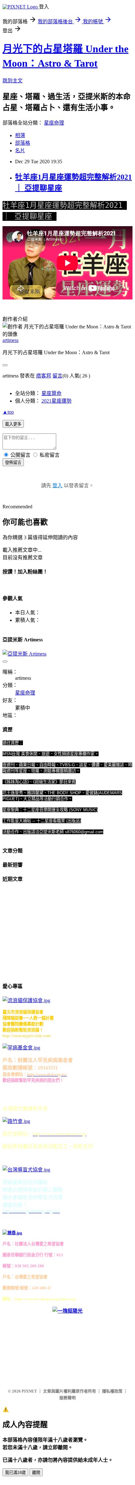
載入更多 (13, 424)
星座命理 (54, 123)
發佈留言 (13, 462)
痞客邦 (43, 375)
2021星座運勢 (56, 401)
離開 (36, 1472)
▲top (8, 412)
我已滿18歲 (15, 1472)
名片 (20, 150)
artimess (11, 340)
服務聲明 (67, 1397)
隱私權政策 (112, 1391)
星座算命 (51, 393)
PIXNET (29, 1391)
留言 (57, 375)
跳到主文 (13, 80)
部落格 (22, 143)
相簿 (20, 135)
